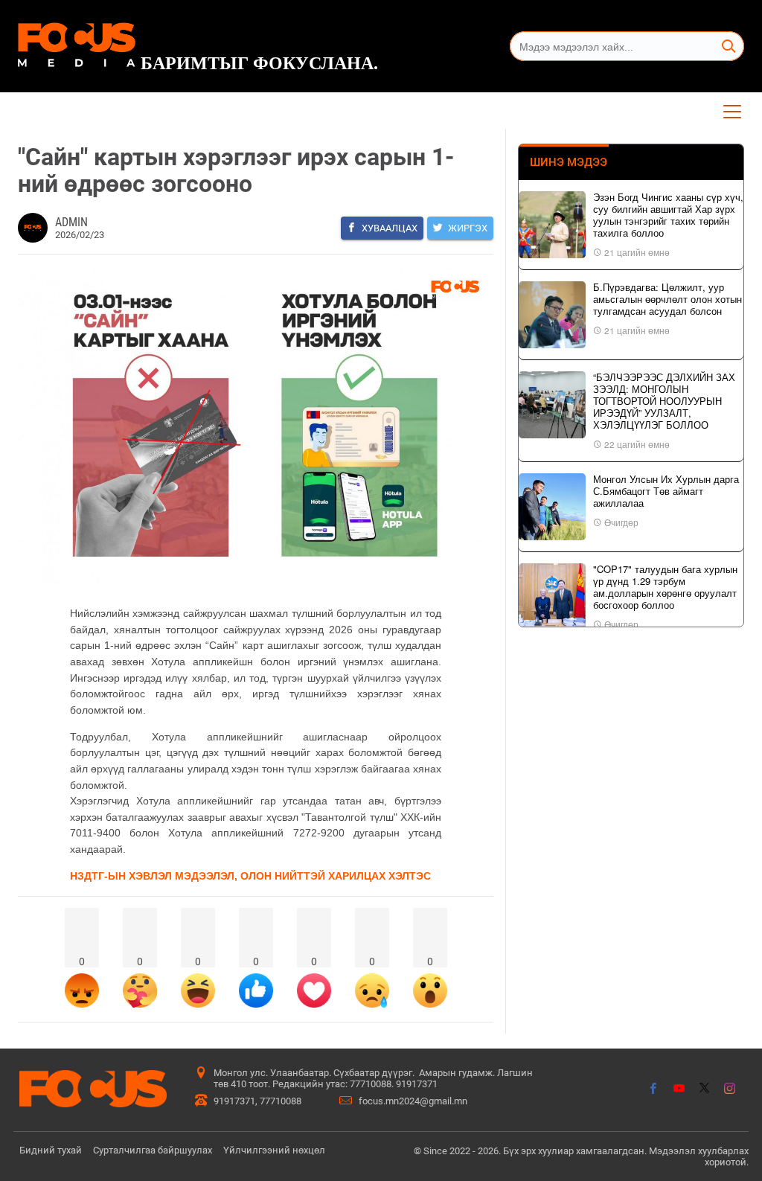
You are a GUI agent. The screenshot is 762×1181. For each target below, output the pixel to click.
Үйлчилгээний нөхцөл (274, 1150)
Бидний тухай (50, 1150)
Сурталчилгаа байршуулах (152, 1150)
